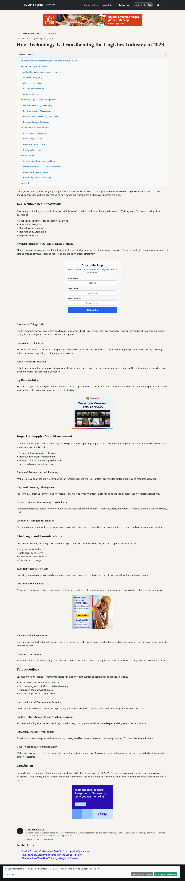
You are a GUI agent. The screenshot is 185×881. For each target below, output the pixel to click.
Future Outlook (28, 155)
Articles (95, 5)
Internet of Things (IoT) (32, 77)
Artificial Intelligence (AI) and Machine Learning (42, 72)
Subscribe (92, 310)
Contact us (124, 5)
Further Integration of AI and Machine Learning (42, 166)
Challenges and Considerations (35, 127)
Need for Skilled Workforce (34, 144)
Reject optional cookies (142, 874)
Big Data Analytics (30, 94)
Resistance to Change (32, 150)
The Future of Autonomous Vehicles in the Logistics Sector (52, 854)
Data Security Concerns (32, 139)
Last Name (73, 288)
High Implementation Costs (34, 133)
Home (87, 5)
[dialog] (91, 872)
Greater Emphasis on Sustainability (37, 177)
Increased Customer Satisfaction (36, 122)
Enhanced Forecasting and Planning (37, 105)
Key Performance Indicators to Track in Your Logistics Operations (55, 851)
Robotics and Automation (33, 88)
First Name (73, 278)
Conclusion (26, 183)
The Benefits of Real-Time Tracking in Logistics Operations (51, 858)
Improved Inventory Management (37, 111)
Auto (150, 5)
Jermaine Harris (36, 829)
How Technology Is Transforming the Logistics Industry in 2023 (48, 60)
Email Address (74, 298)
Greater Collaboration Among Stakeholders (40, 116)
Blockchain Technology (32, 83)
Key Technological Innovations (35, 66)
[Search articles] (158, 5)
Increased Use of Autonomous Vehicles (39, 161)
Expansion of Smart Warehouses (36, 172)
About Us (107, 5)
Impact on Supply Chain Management (38, 99)
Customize (9, 874)
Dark (143, 5)
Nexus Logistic (39, 5)
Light (136, 5)
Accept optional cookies (165, 874)
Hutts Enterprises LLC (44, 839)
